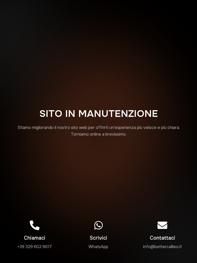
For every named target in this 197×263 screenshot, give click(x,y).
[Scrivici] (98, 225)
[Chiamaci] (35, 225)
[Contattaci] (162, 225)
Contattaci (162, 238)
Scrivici (98, 238)
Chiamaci (34, 238)
